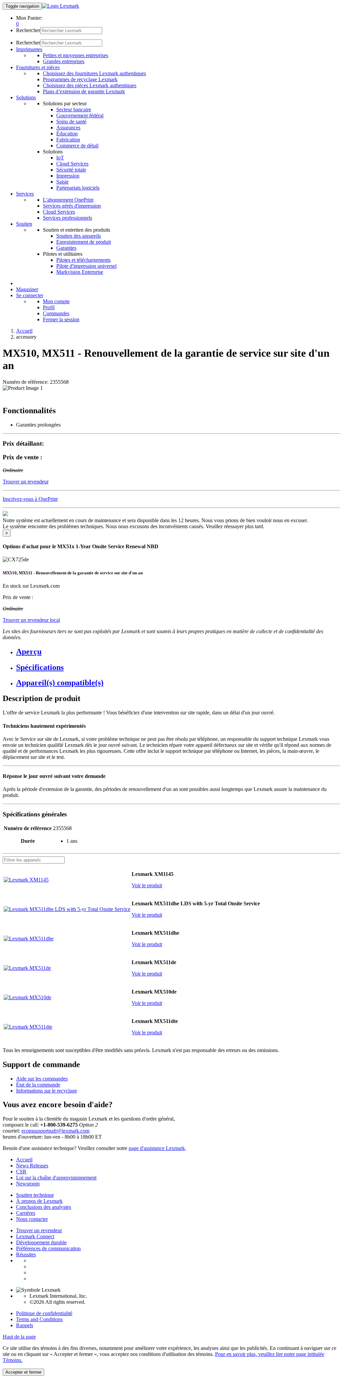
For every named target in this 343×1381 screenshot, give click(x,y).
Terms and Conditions (39, 1319)
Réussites (26, 1254)
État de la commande (38, 1084)
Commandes (56, 313)
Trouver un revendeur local (31, 620)
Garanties (66, 248)
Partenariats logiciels (77, 188)
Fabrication (68, 139)
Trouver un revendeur (39, 1230)
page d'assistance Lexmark (157, 1148)
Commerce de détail (77, 145)
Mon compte (56, 301)
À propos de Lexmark (39, 1201)
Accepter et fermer (23, 1372)
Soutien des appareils (78, 236)
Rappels (24, 1325)
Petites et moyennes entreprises (75, 55)
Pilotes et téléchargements (83, 260)
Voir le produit (147, 885)
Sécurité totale (71, 169)
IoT (60, 157)
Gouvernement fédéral (80, 115)
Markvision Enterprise (79, 272)
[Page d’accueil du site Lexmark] (60, 6)
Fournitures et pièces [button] (38, 67)
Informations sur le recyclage (46, 1091)
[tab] (178, 651)
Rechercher (28, 30)
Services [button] (25, 194)
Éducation (67, 133)
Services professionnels (67, 218)
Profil (49, 307)
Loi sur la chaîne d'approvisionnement (56, 1177)
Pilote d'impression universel (86, 266)
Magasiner (27, 289)
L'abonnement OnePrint (68, 200)
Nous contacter (32, 1219)
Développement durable (41, 1242)
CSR (21, 1171)
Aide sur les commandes (42, 1078)
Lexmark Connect (35, 1236)
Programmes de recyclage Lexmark (80, 79)
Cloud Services (72, 163)
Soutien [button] (24, 224)
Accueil (24, 331)
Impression (67, 176)
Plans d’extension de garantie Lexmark (84, 91)
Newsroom (28, 1183)
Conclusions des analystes (43, 1207)
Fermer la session (61, 319)
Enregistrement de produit (83, 242)
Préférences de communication (48, 1248)
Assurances (68, 127)
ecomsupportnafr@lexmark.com (55, 1131)
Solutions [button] (26, 97)
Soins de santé (71, 121)
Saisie (62, 182)
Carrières (25, 1213)
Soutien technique (35, 1195)
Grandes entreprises (63, 61)
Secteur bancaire (73, 109)
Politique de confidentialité (44, 1313)
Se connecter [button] (29, 295)
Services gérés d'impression (72, 206)
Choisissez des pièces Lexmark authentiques (89, 85)
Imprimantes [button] (29, 49)
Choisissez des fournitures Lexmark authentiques (94, 73)
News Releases (32, 1165)
